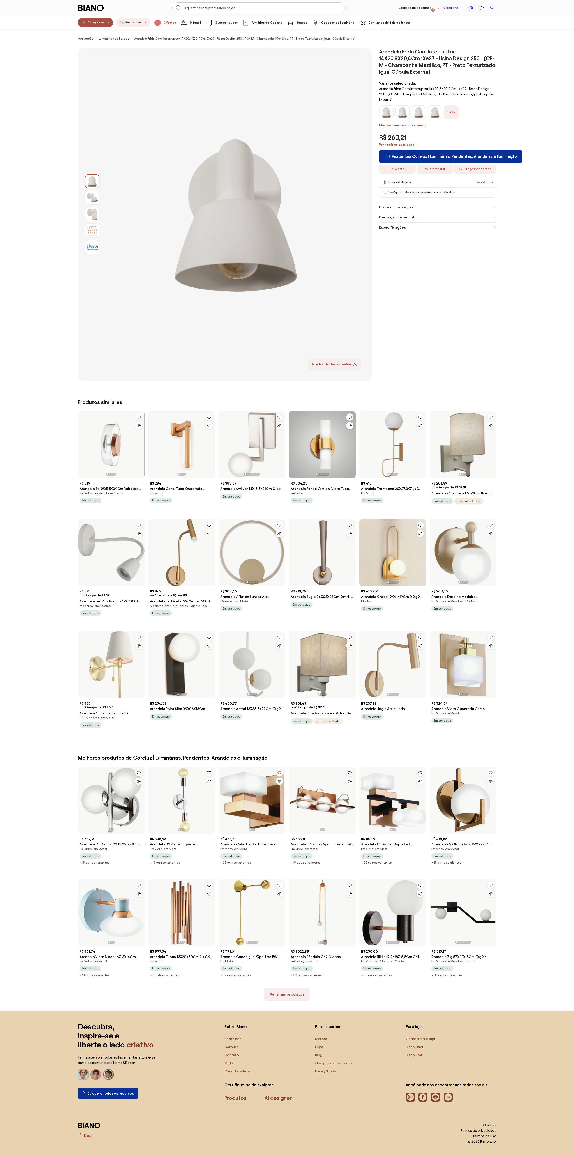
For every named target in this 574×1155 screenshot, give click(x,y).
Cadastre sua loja (420, 1039)
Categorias (95, 22)
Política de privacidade (478, 1130)
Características (237, 1071)
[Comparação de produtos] (470, 7)
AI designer (451, 7)
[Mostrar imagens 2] (92, 198)
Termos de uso (484, 1136)
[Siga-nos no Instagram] (410, 1097)
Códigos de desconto (416, 8)
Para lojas (415, 1026)
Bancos (301, 22)
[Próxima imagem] (141, 443)
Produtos (235, 1098)
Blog (318, 1055)
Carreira (231, 1047)
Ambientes (133, 22)
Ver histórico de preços (396, 144)
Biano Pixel (414, 1047)
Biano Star (414, 1055)
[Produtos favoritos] (481, 7)
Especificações (392, 227)
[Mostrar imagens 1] (92, 181)
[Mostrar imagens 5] (92, 247)
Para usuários (327, 1026)
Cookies (489, 1125)
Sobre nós (232, 1039)
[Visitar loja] (236, 214)
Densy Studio (326, 1071)
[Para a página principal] (100, 7)
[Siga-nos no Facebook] (422, 1097)
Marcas (321, 1039)
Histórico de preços (396, 207)
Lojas (319, 1047)
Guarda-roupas (226, 22)
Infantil (195, 22)
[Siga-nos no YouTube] (435, 1097)
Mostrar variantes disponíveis (401, 125)
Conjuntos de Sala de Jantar (389, 22)
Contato (231, 1055)
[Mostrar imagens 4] (92, 230)
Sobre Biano (235, 1026)
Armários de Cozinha (267, 22)
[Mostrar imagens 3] (92, 214)
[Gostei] (138, 417)
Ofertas (170, 22)
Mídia (229, 1063)
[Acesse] (491, 7)
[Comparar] (138, 425)
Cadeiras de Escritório (337, 22)
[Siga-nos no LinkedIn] (448, 1097)
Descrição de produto (398, 217)
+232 (451, 112)
